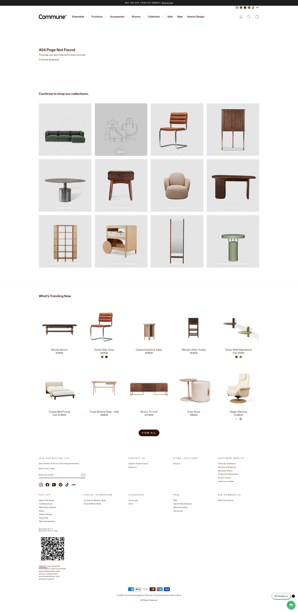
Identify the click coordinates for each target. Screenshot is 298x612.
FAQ (175, 500)
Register (43, 566)
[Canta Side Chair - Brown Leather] (102, 356)
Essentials (78, 16)
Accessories (117, 16)
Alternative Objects (47, 507)
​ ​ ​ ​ (174, 514)
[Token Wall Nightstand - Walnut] (236, 356)
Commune (133, 500)
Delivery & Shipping (227, 467)
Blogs (41, 511)
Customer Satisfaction (228, 474)
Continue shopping (49, 59)
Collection (154, 16)
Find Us (176, 463)
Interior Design (195, 16)
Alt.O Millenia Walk (92, 503)
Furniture (97, 16)
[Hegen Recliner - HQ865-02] (236, 418)
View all (149, 432)
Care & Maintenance (182, 503)
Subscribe (43, 518)
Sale (170, 16)
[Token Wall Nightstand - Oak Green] (240, 356)
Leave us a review (226, 481)
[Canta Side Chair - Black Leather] (106, 356)
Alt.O (131, 503)
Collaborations (45, 503)
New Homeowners (47, 521)
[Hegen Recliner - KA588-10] (240, 418)
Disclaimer (178, 511)
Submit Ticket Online (138, 463)
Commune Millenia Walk (95, 500)
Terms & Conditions (227, 463)
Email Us (133, 467)
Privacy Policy (224, 477)
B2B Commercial (225, 500)
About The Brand (46, 500)
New (180, 16)
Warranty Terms (225, 470)
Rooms (136, 16)
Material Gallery (180, 507)
